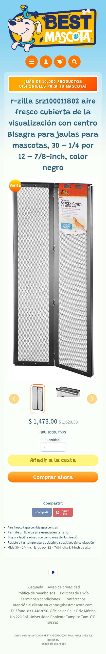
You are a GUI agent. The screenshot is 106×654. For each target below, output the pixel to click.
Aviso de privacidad (64, 587)
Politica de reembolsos (36, 593)
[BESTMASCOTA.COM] (53, 28)
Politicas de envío (74, 593)
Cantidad (53, 439)
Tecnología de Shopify (53, 644)
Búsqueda (34, 587)
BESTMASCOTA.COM (55, 635)
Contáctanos (75, 599)
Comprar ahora (53, 477)
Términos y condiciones (40, 599)
